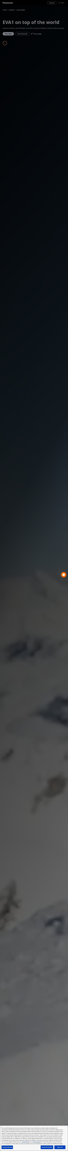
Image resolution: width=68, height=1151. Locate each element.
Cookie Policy (25, 1142)
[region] (34, 1138)
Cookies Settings (7, 1147)
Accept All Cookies (47, 1147)
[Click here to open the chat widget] (63, 574)
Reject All (60, 1147)
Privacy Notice (36, 1142)
